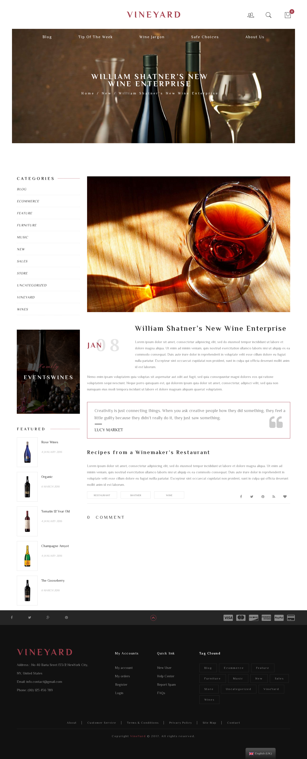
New (107, 93)
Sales (22, 261)
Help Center (165, 676)
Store (22, 273)
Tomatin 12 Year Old (55, 511)
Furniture (26, 225)
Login (119, 693)
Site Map (210, 722)
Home (88, 93)
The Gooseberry (53, 580)
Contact (233, 722)
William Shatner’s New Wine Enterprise (211, 328)
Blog (21, 189)
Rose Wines (49, 442)
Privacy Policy (180, 722)
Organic (47, 477)
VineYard (26, 297)
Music (22, 237)
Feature (24, 213)
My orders (122, 676)
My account (124, 668)
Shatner (135, 495)
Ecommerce (28, 201)
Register (121, 684)
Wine (169, 495)
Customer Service (101, 722)
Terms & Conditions (143, 722)
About (72, 722)
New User (164, 668)
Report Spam (166, 684)
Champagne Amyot (55, 546)
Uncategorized (32, 285)
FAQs (161, 693)
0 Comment (106, 517)
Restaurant (102, 495)
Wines (22, 309)
